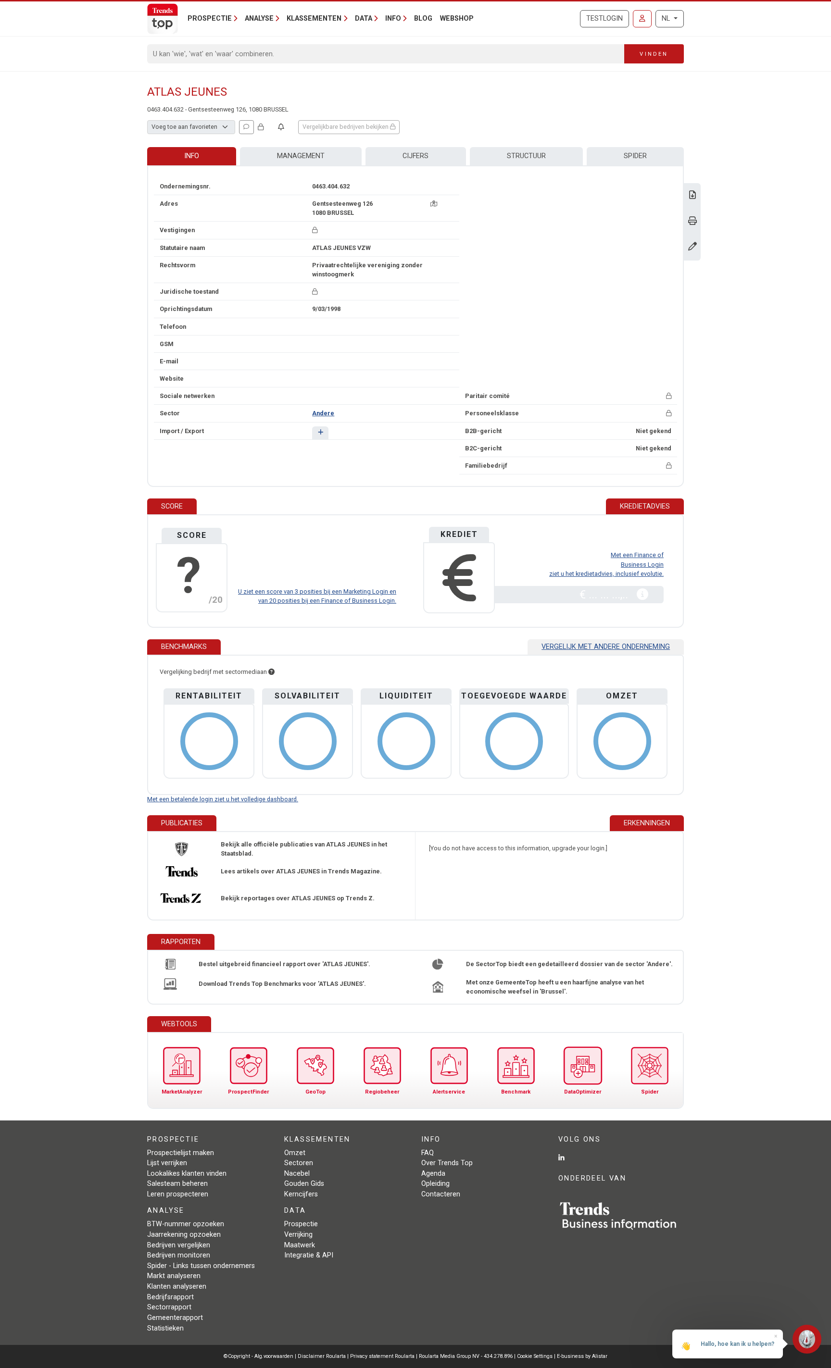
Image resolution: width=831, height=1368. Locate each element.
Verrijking (298, 1235)
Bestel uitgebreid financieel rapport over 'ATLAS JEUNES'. (284, 964)
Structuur (526, 156)
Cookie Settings (535, 1356)
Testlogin (604, 18)
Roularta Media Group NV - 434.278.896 (466, 1356)
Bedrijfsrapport (170, 1297)
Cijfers (415, 156)
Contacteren (440, 1194)
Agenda (433, 1173)
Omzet (294, 1153)
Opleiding (435, 1184)
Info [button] (393, 18)
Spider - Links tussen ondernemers (201, 1266)
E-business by (582, 1356)
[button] (320, 432)
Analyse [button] (259, 18)
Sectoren (298, 1163)
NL (667, 18)
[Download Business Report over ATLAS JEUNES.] (692, 196)
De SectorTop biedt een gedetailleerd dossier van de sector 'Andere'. (569, 964)
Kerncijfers (301, 1194)
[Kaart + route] (433, 203)
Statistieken (165, 1328)
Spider (635, 156)
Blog (423, 18)
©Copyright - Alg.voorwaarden (258, 1356)
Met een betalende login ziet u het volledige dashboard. (222, 799)
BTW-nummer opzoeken (185, 1224)
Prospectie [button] (210, 18)
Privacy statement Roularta (382, 1356)
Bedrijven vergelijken (178, 1245)
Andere (323, 413)
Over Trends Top (447, 1163)
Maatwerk (299, 1245)
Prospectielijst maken (180, 1153)
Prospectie (301, 1224)
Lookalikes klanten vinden (187, 1173)
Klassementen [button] (314, 18)
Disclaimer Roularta (322, 1356)
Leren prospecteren (177, 1194)
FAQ (427, 1153)
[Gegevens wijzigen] (692, 247)
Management (301, 156)
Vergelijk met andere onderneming (605, 647)
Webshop (457, 18)
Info (191, 156)
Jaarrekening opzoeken (184, 1235)
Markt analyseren (174, 1276)
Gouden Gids (304, 1184)
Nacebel (297, 1173)
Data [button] (363, 18)
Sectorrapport (169, 1307)
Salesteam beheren (177, 1184)
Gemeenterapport (175, 1318)
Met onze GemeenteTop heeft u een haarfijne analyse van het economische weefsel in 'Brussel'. (555, 987)
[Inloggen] (642, 18)
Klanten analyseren (176, 1286)
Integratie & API (308, 1255)
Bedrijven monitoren (178, 1255)
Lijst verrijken (167, 1163)
